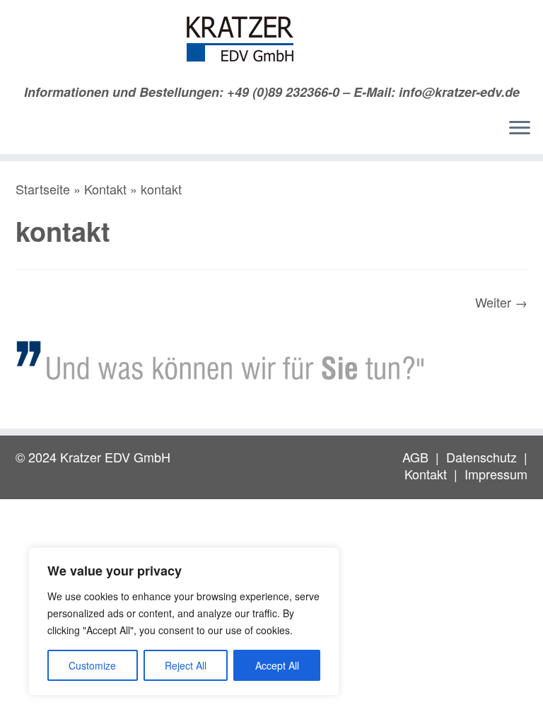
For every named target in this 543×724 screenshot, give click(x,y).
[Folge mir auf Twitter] (49, 131)
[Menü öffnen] (519, 128)
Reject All (185, 665)
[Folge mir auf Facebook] (71, 131)
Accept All (277, 665)
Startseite (43, 189)
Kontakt (105, 189)
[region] (183, 621)
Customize (92, 665)
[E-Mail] (27, 131)
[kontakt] (271, 361)
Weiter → (501, 302)
